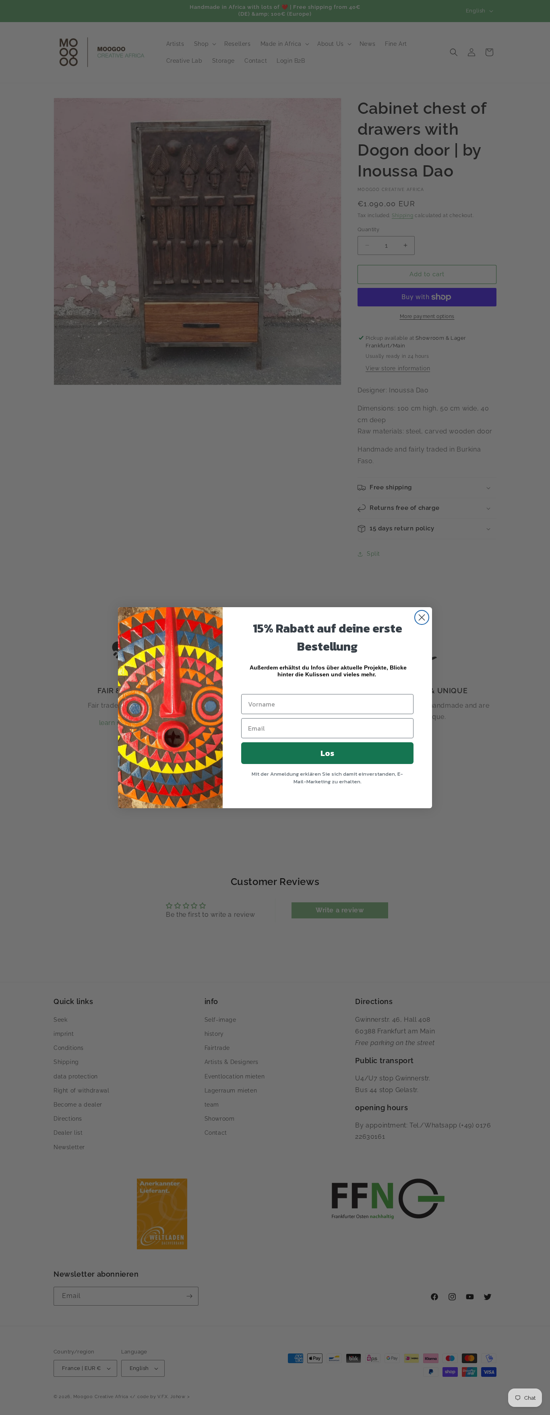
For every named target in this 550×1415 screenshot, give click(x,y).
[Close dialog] (422, 617)
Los (327, 753)
